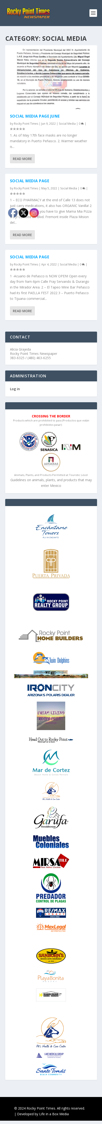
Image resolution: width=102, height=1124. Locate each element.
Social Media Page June (35, 116)
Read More (22, 158)
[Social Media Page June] (51, 77)
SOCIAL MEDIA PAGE (29, 180)
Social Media (67, 124)
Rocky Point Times (26, 124)
